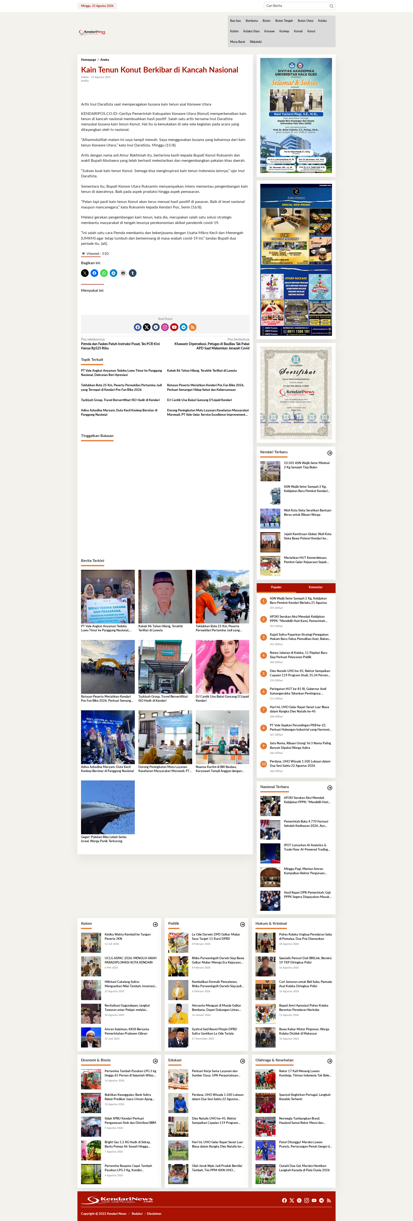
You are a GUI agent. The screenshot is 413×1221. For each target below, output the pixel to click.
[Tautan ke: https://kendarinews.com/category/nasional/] (330, 788)
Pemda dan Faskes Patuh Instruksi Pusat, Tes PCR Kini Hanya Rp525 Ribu (120, 344)
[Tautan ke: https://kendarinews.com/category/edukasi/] (242, 1061)
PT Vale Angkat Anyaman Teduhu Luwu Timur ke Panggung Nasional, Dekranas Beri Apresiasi (121, 373)
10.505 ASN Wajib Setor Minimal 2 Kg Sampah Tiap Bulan (307, 465)
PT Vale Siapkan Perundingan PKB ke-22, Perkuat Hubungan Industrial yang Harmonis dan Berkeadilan (300, 728)
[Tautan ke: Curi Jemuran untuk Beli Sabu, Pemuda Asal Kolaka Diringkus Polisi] (265, 989)
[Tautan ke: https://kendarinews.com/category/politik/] (242, 925)
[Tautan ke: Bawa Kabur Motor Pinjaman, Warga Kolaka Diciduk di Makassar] (265, 1037)
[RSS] (192, 327)
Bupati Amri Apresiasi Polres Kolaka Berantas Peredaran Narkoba (303, 1008)
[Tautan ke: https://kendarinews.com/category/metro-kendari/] (330, 453)
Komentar (316, 587)
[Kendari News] (91, 32)
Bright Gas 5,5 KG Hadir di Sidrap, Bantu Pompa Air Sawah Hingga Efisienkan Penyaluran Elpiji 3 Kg (128, 1145)
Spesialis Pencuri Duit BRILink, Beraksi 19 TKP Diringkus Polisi (305, 960)
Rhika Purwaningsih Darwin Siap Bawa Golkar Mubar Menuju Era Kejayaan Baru (218, 961)
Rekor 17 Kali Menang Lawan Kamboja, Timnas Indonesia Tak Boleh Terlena (305, 1074)
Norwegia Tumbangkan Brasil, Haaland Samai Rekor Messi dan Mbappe (301, 1121)
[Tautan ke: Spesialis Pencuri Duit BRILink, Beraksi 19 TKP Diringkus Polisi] (265, 966)
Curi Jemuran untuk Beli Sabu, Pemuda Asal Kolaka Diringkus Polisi (305, 984)
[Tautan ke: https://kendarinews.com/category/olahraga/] (330, 1061)
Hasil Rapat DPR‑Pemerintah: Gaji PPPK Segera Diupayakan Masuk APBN (307, 895)
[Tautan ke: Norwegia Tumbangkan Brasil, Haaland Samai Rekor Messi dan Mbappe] (265, 1126)
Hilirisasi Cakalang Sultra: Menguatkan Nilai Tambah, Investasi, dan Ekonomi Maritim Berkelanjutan (130, 984)
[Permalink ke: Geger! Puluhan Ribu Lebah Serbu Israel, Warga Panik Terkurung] (108, 807)
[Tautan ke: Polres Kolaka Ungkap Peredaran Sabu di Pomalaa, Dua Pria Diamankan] (265, 942)
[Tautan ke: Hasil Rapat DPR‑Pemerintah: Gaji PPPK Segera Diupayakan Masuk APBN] (270, 900)
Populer (276, 587)
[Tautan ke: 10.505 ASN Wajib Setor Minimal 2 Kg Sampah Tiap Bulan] (270, 471)
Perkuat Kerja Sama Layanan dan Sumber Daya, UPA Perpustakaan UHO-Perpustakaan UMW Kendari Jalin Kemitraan (216, 1074)
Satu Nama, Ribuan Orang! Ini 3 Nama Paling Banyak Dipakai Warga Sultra (300, 745)
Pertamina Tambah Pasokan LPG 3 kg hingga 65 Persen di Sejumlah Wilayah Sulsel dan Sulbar (131, 1074)
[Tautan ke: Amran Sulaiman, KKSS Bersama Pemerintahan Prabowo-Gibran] (91, 1037)
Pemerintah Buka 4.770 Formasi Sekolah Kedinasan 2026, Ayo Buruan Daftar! (306, 824)
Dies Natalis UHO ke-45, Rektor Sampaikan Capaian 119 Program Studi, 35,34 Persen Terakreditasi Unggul (300, 674)
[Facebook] (137, 327)
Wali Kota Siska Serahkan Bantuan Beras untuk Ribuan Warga (307, 512)
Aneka (85, 80)
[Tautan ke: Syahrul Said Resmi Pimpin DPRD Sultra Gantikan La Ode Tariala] (178, 1037)
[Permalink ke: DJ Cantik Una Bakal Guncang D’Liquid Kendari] (223, 666)
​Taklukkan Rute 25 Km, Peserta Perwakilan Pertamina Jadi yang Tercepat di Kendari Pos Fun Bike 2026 (121, 387)
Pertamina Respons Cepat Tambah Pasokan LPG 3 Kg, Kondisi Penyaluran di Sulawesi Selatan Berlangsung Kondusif (128, 1169)
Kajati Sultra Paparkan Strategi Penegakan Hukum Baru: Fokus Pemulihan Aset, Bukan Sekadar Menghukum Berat (299, 637)
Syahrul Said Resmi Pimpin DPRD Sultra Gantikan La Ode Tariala (214, 1031)
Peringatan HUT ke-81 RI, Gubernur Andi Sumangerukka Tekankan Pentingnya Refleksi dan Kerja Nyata (298, 692)
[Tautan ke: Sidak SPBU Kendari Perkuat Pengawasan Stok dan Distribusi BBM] (91, 1126)
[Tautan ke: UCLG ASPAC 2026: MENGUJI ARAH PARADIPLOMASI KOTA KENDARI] (91, 966)
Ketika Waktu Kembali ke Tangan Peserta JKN (128, 937)
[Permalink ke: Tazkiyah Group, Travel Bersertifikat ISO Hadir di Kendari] (165, 666)
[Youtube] (174, 327)
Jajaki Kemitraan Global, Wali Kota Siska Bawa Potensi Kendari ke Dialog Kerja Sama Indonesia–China (307, 537)
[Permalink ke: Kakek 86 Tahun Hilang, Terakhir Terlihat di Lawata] (165, 596)
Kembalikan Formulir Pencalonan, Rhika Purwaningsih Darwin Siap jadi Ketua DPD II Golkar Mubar (216, 984)
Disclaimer (154, 1213)
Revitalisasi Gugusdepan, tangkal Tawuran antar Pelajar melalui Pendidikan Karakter (127, 1008)
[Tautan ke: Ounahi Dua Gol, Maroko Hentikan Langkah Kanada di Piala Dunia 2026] (265, 1174)
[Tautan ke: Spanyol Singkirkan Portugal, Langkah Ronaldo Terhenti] (265, 1102)
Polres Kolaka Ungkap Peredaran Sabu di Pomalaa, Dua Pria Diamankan (305, 937)
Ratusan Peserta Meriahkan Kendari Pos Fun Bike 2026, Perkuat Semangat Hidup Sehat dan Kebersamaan (205, 387)
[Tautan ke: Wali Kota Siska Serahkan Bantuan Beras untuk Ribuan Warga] (270, 518)
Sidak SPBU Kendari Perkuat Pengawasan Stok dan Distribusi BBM (130, 1121)
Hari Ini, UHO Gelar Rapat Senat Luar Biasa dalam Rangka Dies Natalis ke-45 (299, 709)
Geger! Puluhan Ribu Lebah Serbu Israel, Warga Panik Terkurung (103, 839)
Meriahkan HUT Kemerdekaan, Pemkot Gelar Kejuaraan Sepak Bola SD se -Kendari (305, 560)
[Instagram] (165, 327)
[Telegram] (183, 327)
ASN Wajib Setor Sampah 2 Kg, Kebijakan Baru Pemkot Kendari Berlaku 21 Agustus (306, 489)
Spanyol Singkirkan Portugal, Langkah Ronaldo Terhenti (305, 1097)
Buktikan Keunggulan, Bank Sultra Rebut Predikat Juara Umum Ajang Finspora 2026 (128, 1097)
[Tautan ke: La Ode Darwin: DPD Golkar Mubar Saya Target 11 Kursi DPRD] (178, 942)
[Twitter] (147, 327)
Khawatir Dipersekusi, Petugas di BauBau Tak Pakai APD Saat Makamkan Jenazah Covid (211, 344)
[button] (331, 6)
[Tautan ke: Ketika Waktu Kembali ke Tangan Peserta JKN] (91, 942)
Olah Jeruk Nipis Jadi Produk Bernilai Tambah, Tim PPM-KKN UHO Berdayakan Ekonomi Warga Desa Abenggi (217, 1169)
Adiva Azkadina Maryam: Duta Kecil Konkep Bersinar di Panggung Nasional (119, 412)
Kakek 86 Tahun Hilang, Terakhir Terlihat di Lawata (202, 370)
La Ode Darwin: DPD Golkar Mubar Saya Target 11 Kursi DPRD (216, 937)
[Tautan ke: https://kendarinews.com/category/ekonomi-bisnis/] (155, 1061)
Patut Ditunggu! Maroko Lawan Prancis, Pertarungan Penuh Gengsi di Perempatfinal (304, 1145)
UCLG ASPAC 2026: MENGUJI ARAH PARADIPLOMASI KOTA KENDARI (131, 960)
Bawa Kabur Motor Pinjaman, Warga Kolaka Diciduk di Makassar (304, 1031)
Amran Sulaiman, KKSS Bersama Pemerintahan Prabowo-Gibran (127, 1031)
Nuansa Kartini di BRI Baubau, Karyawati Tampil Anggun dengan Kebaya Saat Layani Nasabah (219, 769)
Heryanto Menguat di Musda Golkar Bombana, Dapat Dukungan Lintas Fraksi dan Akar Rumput (216, 1008)
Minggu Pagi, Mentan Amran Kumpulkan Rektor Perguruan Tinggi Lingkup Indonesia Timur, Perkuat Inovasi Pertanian (305, 872)
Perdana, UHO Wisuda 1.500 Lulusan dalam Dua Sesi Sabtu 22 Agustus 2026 (300, 763)
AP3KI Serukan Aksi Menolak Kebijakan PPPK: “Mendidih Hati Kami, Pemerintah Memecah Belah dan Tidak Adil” (297, 619)
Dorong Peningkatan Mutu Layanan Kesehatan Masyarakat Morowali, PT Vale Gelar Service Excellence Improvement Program (208, 413)
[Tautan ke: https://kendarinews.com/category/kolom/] (155, 925)
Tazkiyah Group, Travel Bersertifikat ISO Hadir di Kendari (120, 400)
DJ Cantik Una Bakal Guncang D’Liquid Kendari (199, 400)
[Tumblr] (156, 327)
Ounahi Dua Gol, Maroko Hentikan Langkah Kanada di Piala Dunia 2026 (304, 1168)
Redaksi (137, 1213)
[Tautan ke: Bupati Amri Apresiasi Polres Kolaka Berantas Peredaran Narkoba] (265, 1013)
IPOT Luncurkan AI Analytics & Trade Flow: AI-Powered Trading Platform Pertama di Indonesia (306, 848)
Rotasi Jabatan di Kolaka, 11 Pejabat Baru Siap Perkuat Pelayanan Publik (298, 655)
